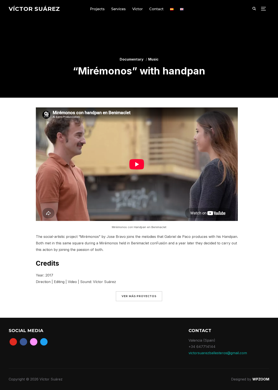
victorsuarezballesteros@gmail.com (218, 353)
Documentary (132, 59)
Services (118, 9)
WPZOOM (260, 379)
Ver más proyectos (139, 296)
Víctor (137, 9)
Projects (97, 9)
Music (153, 59)
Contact (156, 9)
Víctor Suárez (34, 8)
